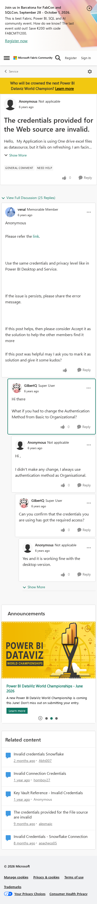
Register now (16, 40)
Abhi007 (45, 760)
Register (71, 58)
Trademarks (12, 887)
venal (22, 209)
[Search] (58, 58)
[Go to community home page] (32, 58)
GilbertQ (30, 385)
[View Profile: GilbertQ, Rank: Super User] (17, 388)
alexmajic (45, 823)
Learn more (64, 88)
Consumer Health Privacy (68, 894)
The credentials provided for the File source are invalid (51, 815)
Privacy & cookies (46, 877)
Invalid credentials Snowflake (39, 753)
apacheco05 (48, 843)
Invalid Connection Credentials (40, 773)
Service (13, 71)
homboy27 (42, 780)
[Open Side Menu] (6, 58)
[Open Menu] (89, 71)
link (36, 236)
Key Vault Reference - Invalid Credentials (48, 792)
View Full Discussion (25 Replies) (30, 197)
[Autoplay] (40, 718)
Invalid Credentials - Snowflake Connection (51, 836)
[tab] (46, 718)
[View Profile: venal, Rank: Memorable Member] (10, 212)
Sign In (86, 58)
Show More (18, 155)
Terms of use (74, 877)
